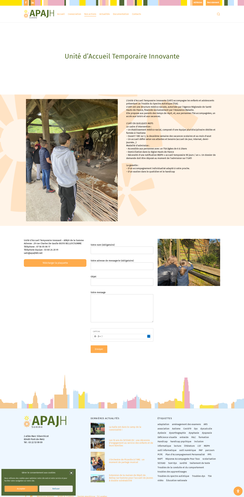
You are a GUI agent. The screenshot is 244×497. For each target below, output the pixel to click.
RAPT (160, 458)
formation (204, 437)
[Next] (218, 280)
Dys (196, 428)
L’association (74, 14)
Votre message (98, 292)
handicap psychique (180, 441)
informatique (164, 446)
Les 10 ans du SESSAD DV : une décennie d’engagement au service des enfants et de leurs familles (131, 443)
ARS (206, 424)
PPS (209, 454)
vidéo (160, 480)
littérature (189, 446)
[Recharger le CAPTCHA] (148, 336)
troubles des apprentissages (172, 471)
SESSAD (161, 463)
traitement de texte (200, 463)
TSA (210, 476)
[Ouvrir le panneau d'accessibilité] (238, 491)
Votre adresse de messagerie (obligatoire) (112, 260)
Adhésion (198, 2)
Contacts (136, 14)
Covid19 (187, 428)
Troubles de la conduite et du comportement (181, 467)
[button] (71, 472)
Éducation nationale (176, 480)
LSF (199, 446)
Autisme (176, 428)
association (163, 428)
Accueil (61, 14)
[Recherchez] (218, 14)
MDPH (207, 446)
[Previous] (158, 280)
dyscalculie (206, 428)
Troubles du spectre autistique (173, 476)
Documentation (121, 14)
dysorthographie (177, 433)
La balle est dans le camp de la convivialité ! (125, 428)
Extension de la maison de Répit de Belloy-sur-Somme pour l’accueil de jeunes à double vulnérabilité (131, 478)
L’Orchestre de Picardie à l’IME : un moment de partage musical (126, 461)
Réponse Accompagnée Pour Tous (182, 458)
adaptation (163, 424)
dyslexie (162, 433)
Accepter (21, 489)
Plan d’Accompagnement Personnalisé (185, 454)
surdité (183, 463)
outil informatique (167, 450)
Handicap (163, 441)
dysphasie (194, 433)
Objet (93, 276)
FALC (193, 437)
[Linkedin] (32, 3)
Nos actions (90, 14)
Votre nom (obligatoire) (103, 244)
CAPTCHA (96, 332)
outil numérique (187, 450)
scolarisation (209, 458)
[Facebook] (26, 3)
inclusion (198, 441)
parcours (209, 450)
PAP (200, 450)
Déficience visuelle (167, 437)
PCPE (160, 454)
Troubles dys (198, 476)
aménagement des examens (186, 424)
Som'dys (172, 463)
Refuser (56, 489)
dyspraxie (207, 433)
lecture (177, 446)
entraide (184, 437)
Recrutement (213, 2)
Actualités (104, 14)
